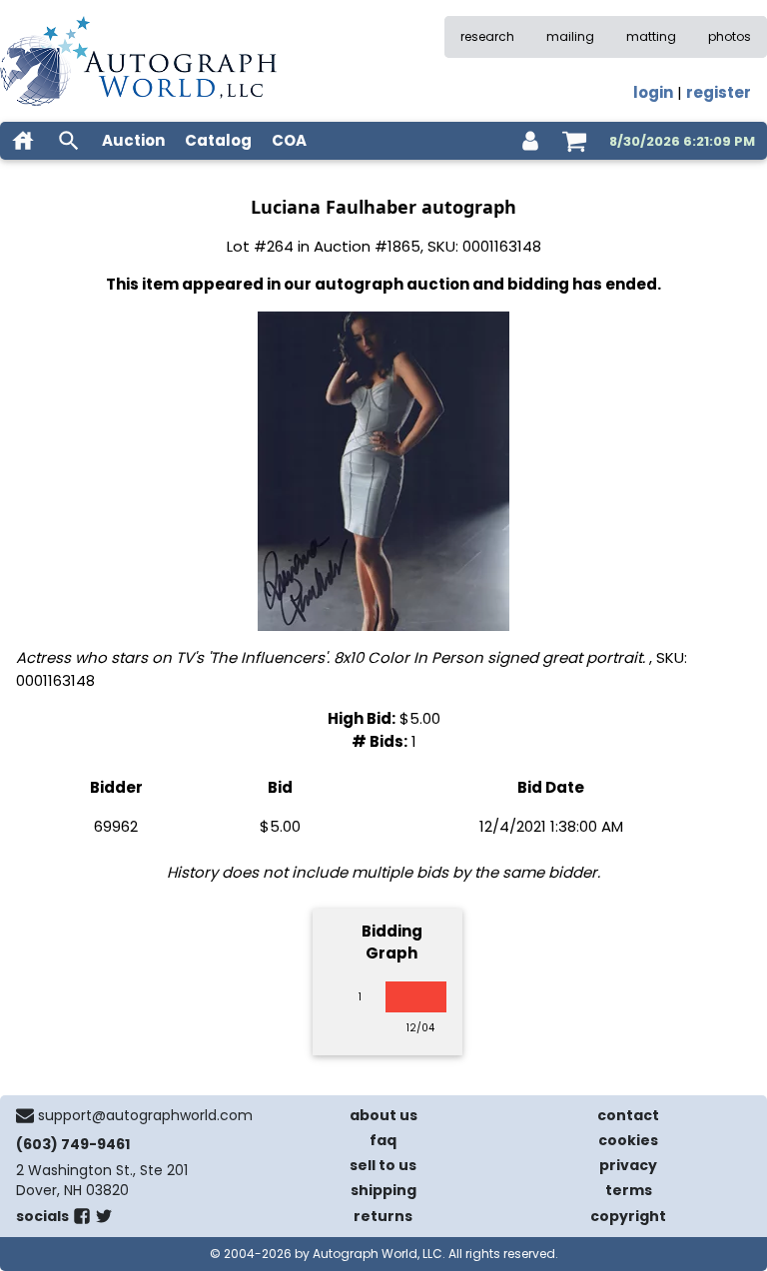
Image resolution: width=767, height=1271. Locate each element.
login (653, 92)
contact (628, 1115)
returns (383, 1216)
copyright (628, 1216)
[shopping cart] (574, 141)
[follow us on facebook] (82, 1220)
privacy (628, 1165)
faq (383, 1140)
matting (651, 36)
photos (729, 36)
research (487, 36)
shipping (383, 1190)
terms (628, 1190)
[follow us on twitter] (104, 1220)
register (718, 92)
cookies (628, 1140)
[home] (23, 141)
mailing (570, 36)
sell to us (383, 1165)
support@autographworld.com (145, 1115)
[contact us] (25, 1115)
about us (383, 1115)
